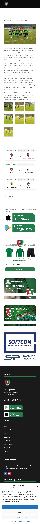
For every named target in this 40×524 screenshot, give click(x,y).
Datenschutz (21, 521)
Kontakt (6, 455)
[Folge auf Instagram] (9, 473)
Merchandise (8, 444)
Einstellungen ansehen (20, 517)
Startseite (7, 426)
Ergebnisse (7, 437)
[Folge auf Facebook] (5, 473)
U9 (26, 20)
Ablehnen (20, 512)
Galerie (6, 451)
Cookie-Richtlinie (12, 521)
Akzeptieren (20, 507)
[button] (37, 486)
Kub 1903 (7, 448)
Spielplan (8, 196)
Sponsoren (7, 440)
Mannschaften (8, 430)
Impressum (29, 521)
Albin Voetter (10, 20)
